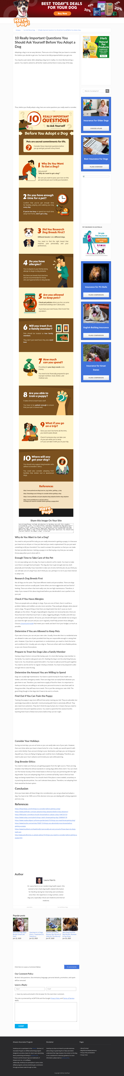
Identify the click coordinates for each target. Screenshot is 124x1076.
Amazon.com (34, 1055)
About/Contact (85, 1048)
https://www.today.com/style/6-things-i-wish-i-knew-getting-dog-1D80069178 (41, 817)
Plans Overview (96, 167)
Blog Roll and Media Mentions (89, 1050)
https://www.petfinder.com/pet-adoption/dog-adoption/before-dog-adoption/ (41, 812)
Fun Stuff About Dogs (63, 907)
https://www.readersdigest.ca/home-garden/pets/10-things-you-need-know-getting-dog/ (45, 820)
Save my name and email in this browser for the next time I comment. (40, 994)
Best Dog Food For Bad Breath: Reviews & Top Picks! (69, 934)
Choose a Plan (96, 128)
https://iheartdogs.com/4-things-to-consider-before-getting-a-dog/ (37, 809)
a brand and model (26, 624)
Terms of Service (68, 998)
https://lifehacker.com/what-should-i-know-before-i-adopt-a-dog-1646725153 (41, 815)
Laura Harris (49, 880)
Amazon (34, 1048)
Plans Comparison (96, 295)
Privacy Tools (84, 1055)
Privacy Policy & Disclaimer (88, 1052)
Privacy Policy (55, 998)
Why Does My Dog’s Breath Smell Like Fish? (19, 934)
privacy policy (65, 1058)
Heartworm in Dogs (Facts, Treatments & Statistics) (37, 934)
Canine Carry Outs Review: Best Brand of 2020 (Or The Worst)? (53, 934)
